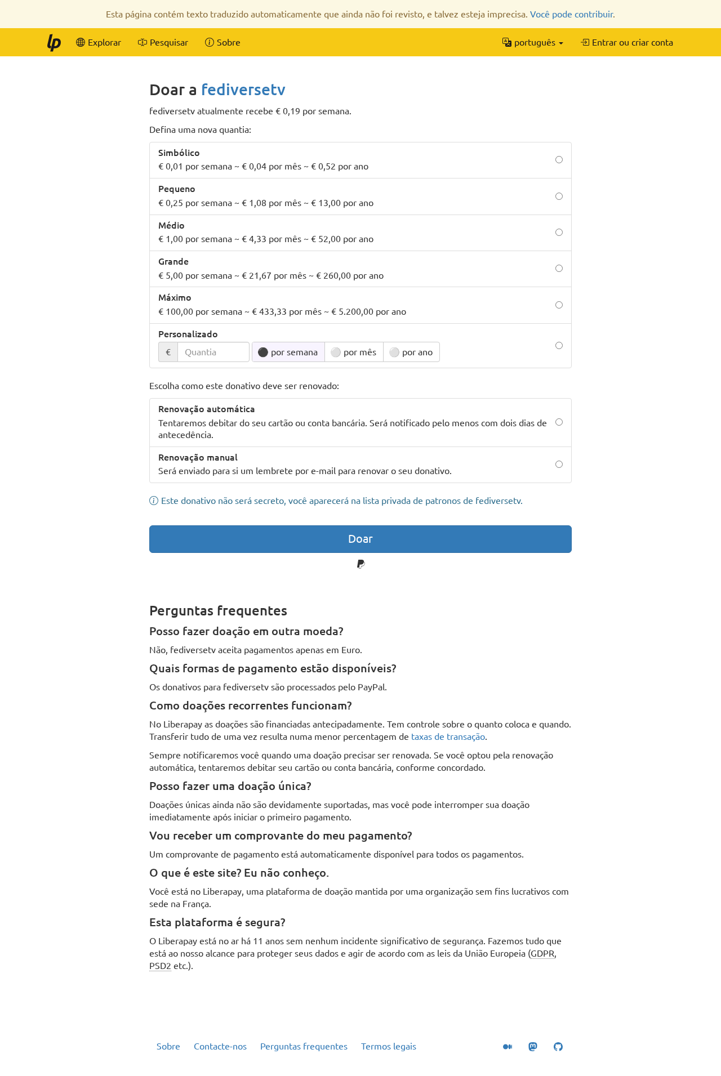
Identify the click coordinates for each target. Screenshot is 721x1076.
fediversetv (243, 89)
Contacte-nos (220, 1046)
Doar (360, 538)
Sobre (168, 1046)
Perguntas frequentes (304, 1046)
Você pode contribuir (571, 14)
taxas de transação (448, 736)
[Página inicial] (53, 42)
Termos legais (388, 1046)
